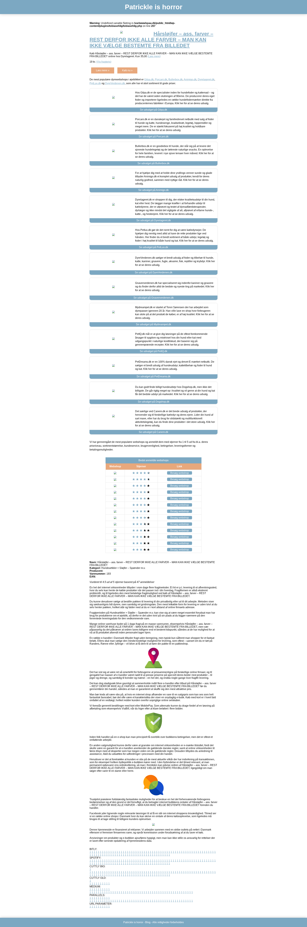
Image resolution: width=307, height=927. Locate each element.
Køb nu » (127, 70)
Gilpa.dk (149, 79)
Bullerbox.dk (175, 79)
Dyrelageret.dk (206, 79)
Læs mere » (102, 70)
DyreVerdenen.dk (115, 83)
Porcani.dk (161, 79)
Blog (147, 922)
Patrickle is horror (153, 7)
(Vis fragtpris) (103, 61)
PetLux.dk (95, 83)
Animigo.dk (190, 79)
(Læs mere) (154, 56)
